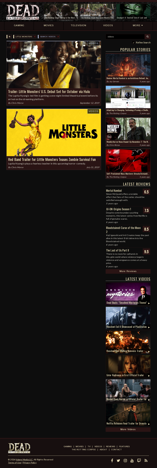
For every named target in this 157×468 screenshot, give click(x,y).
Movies (80, 446)
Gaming (68, 446)
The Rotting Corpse (117, 113)
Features (124, 446)
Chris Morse (17, 103)
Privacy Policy (29, 462)
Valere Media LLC (24, 459)
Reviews (110, 446)
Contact (116, 449)
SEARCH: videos (48, 36)
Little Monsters (24, 36)
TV (89, 446)
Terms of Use (14, 462)
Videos (93, 43)
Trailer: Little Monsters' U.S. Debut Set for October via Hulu (49, 91)
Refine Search (143, 42)
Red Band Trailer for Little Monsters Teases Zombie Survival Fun (52, 159)
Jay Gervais (114, 81)
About (103, 449)
